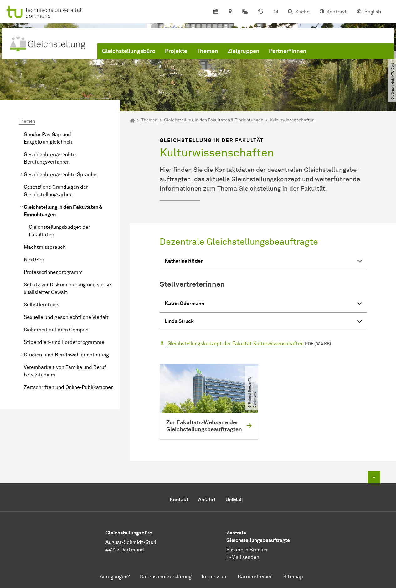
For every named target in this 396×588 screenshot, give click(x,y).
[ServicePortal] (260, 11)
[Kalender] (215, 11)
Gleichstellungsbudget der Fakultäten (59, 231)
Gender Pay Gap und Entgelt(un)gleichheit (48, 138)
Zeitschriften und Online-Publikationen (69, 387)
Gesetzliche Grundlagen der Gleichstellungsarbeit (56, 190)
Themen (207, 51)
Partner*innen (287, 51)
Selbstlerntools (41, 305)
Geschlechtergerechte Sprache (60, 174)
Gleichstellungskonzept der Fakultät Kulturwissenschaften (235, 343)
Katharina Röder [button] (184, 261)
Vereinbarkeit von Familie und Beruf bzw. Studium (65, 371)
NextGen (34, 260)
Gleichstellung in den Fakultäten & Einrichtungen (63, 210)
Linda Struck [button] (179, 321)
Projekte (176, 51)
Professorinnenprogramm (53, 272)
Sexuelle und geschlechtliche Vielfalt (66, 317)
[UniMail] (275, 11)
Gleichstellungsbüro (129, 51)
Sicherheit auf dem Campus (56, 330)
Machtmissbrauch (45, 247)
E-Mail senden (242, 557)
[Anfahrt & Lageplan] (230, 11)
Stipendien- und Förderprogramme (64, 342)
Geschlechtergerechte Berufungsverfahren (50, 158)
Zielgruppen (244, 51)
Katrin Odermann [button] (184, 303)
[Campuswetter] (245, 11)
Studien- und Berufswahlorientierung (66, 355)
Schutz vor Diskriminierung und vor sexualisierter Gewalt (68, 288)
